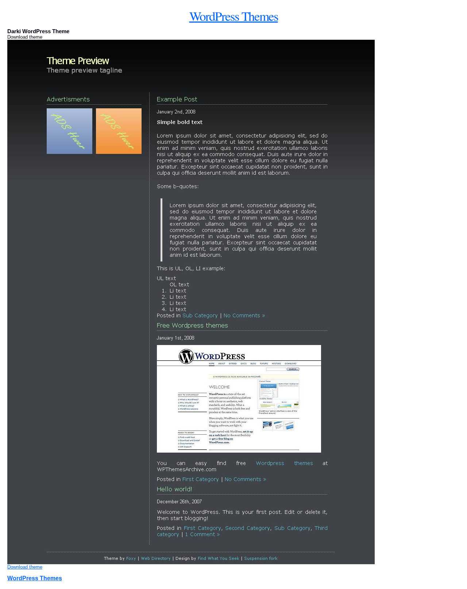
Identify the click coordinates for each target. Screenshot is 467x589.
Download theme (24, 567)
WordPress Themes (233, 15)
